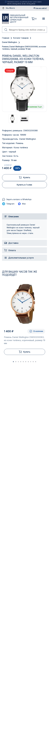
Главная (5, 38)
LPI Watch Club (5, 19)
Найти (6, 29)
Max (24, 204)
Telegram (10, 204)
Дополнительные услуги (21, 258)
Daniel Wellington (9, 42)
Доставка (13, 243)
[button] (13, 361)
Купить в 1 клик (24, 184)
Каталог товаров (20, 38)
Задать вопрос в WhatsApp (18, 199)
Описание (13, 216)
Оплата (12, 250)
